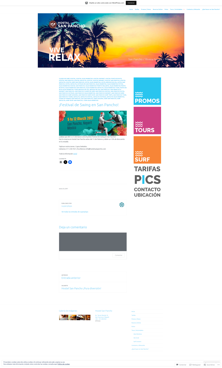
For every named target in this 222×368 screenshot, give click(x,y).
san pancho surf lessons (68, 95)
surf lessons (98, 98)
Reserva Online (158, 9)
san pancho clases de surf (85, 91)
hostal (73, 78)
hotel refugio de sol (109, 82)
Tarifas (137, 9)
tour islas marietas (90, 100)
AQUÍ (75, 154)
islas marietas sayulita (95, 87)
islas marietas (101, 84)
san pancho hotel (117, 91)
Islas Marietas (138, 334)
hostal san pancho (66, 80)
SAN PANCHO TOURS (66, 97)
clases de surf (64, 78)
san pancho (69, 91)
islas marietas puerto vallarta (97, 86)
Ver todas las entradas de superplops (75, 212)
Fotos (166, 9)
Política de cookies (64, 364)
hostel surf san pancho (75, 82)
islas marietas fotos (115, 84)
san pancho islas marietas (85, 93)
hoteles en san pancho (86, 84)
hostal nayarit (99, 78)
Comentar (118, 255)
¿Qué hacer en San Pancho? (211, 9)
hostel (89, 80)
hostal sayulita (80, 80)
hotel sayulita (71, 84)
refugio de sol (83, 89)
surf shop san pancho (74, 100)
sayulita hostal (86, 97)
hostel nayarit (98, 80)
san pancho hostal (102, 91)
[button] (63, 317)
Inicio (131, 9)
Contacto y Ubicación (193, 9)
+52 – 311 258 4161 (100, 319)
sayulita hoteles (99, 97)
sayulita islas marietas (115, 97)
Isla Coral (136, 338)
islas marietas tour (111, 87)
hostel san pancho (112, 80)
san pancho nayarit (103, 93)
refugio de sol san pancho (100, 89)
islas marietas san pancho (75, 87)
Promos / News (146, 9)
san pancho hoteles (66, 93)
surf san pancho (110, 98)
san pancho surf (117, 93)
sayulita (76, 97)
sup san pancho (87, 98)
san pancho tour (119, 95)
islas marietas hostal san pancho (72, 86)
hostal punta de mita (113, 78)
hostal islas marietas (84, 78)
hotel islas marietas (93, 82)
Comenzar (131, 3)
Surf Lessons (137, 341)
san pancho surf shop (87, 95)
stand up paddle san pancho (69, 98)
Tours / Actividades (176, 9)
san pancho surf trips (104, 95)
